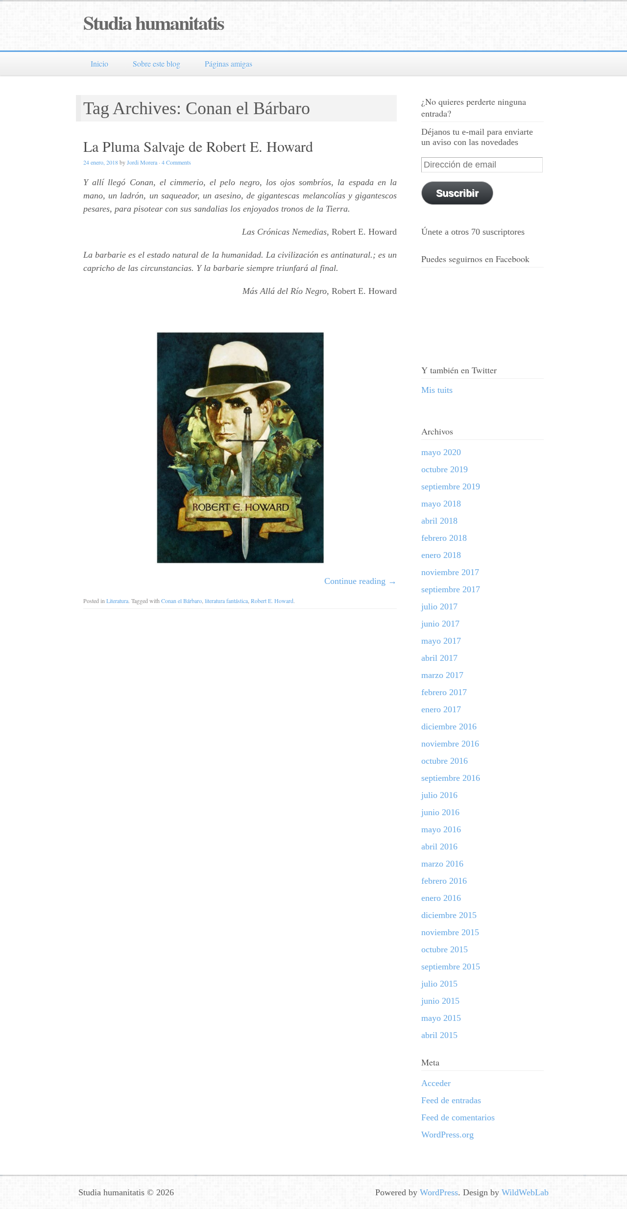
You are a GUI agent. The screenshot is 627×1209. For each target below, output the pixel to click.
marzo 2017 (442, 675)
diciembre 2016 (449, 726)
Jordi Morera (142, 162)
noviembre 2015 (450, 932)
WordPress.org (447, 1134)
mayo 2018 (441, 503)
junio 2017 (440, 624)
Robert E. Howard (272, 600)
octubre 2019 (444, 469)
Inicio (99, 63)
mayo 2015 (441, 1018)
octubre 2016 (444, 761)
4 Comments (176, 162)
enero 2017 (441, 709)
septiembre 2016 (450, 778)
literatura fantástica (226, 600)
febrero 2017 (444, 692)
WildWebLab (525, 1192)
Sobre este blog (156, 63)
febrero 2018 (444, 538)
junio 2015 (440, 1001)
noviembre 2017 (450, 572)
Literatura (117, 600)
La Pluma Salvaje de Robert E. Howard (198, 146)
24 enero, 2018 (100, 162)
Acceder (436, 1083)
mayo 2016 (441, 829)
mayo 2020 (441, 452)
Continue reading (360, 581)
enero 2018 (441, 555)
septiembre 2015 (450, 966)
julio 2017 (439, 606)
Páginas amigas (228, 63)
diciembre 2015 (449, 915)
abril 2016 (439, 846)
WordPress (439, 1192)
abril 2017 (439, 658)
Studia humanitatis (153, 22)
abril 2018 (439, 521)
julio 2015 (439, 984)
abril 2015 (439, 1035)
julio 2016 (439, 795)
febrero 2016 (444, 881)
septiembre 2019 (450, 486)
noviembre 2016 (450, 744)
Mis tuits (437, 390)
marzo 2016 (442, 864)
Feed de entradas (451, 1100)
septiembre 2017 (450, 589)
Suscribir (457, 193)
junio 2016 (440, 812)
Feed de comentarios (458, 1117)
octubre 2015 (444, 949)
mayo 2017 (441, 641)
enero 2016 (441, 898)
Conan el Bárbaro (181, 600)
